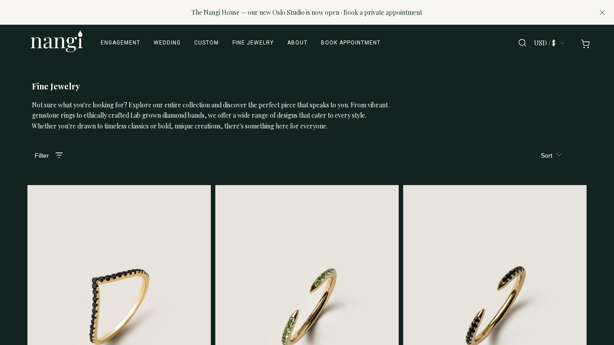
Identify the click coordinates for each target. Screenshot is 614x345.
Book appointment (351, 43)
